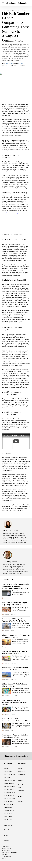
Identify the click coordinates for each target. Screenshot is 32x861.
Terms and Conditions (6, 856)
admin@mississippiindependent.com (10, 852)
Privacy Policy (5, 854)
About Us (4, 858)
